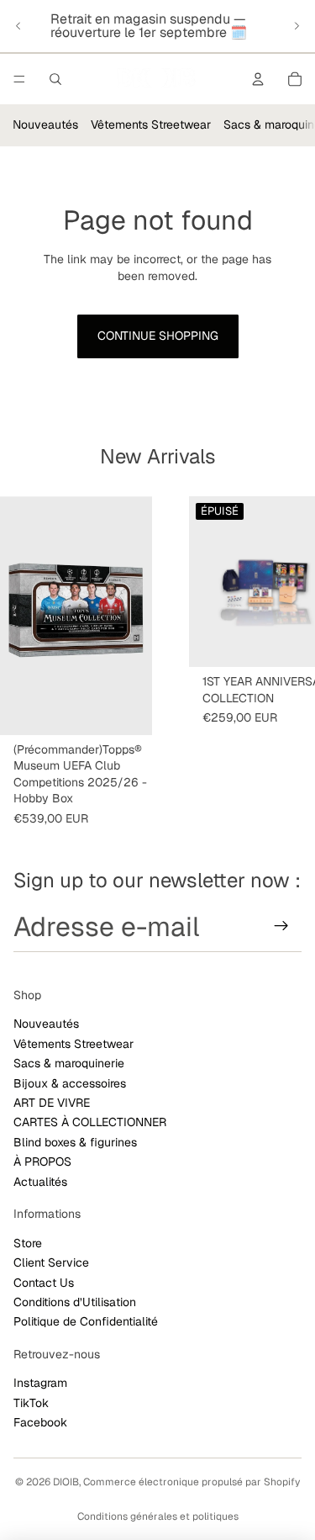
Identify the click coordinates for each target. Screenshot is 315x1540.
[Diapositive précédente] (18, 26)
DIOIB (66, 1482)
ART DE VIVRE (51, 1102)
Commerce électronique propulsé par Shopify (191, 1482)
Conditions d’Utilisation (74, 1302)
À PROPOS (42, 1161)
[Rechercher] (55, 79)
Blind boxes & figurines (75, 1142)
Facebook (40, 1422)
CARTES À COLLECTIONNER (89, 1122)
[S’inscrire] (282, 926)
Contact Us (43, 1282)
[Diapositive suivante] (296, 26)
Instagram (40, 1382)
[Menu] (19, 79)
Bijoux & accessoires (69, 1083)
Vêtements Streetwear (151, 124)
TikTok (31, 1402)
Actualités (40, 1181)
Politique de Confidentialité (85, 1321)
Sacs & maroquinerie (68, 1063)
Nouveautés (45, 124)
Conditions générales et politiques (158, 1516)
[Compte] (257, 79)
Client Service (51, 1262)
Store (27, 1243)
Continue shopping (157, 335)
